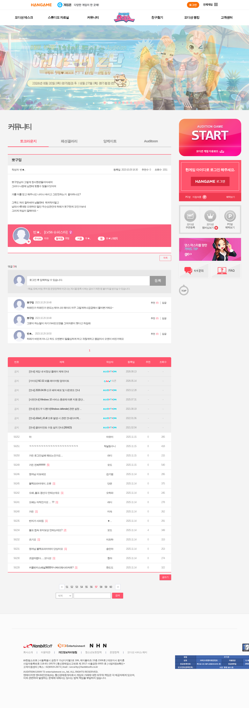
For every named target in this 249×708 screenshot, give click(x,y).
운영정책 (114, 652)
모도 (109, 464)
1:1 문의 (194, 270)
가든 (33, 511)
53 (76, 586)
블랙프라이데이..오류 (42, 483)
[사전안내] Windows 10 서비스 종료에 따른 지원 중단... (56, 399)
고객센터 (226, 17)
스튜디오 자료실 (58, 17)
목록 (165, 257)
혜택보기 (230, 197)
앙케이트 (110, 141)
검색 (117, 595)
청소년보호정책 (93, 652)
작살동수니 (110, 446)
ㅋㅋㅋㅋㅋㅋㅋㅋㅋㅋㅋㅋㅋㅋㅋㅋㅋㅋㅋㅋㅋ (53, 446)
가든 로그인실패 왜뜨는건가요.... (46, 455)
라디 (109, 455)
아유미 (109, 436)
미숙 (109, 511)
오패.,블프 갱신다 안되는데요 (46, 492)
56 (91, 586)
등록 (157, 281)
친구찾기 (157, 17)
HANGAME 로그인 (210, 181)
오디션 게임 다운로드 (210, 151)
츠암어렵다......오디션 (42, 558)
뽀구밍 (30, 302)
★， (110, 520)
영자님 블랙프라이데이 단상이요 (48, 548)
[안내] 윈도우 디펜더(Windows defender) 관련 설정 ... (55, 408)
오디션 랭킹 (191, 17)
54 (81, 586)
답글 (164, 302)
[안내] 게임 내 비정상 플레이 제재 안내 (49, 371)
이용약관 (45, 652)
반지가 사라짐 (38, 520)
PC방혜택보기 (230, 226)
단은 (109, 483)
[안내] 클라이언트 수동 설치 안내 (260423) (50, 427)
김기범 (109, 474)
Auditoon (151, 141)
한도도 (109, 567)
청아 (109, 558)
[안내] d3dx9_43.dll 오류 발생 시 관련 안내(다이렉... (55, 418)
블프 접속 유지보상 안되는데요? (47, 530)
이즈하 (109, 539)
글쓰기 (165, 577)
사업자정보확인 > (116, 663)
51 (67, 586)
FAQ (226, 270)
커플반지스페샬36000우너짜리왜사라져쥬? (53, 567)
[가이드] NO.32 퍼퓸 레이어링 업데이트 (49, 380)
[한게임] (41, 4)
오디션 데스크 (24, 17)
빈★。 (23, 169)
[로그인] (193, 5)
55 (86, 586)
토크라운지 (28, 141)
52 (72, 586)
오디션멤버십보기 (208, 226)
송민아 (109, 548)
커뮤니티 (93, 17)
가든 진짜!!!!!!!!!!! (39, 464)
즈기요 (34, 539)
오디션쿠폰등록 (190, 226)
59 (106, 586)
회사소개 (28, 652)
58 (101, 586)
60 (111, 586)
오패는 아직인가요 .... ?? (43, 502)
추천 (153, 302)
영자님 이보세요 (37, 474)
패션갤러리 (69, 141)
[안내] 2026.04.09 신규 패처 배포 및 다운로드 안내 (54, 390)
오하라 (109, 492)
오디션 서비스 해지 (137, 652)
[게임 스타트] (210, 132)
